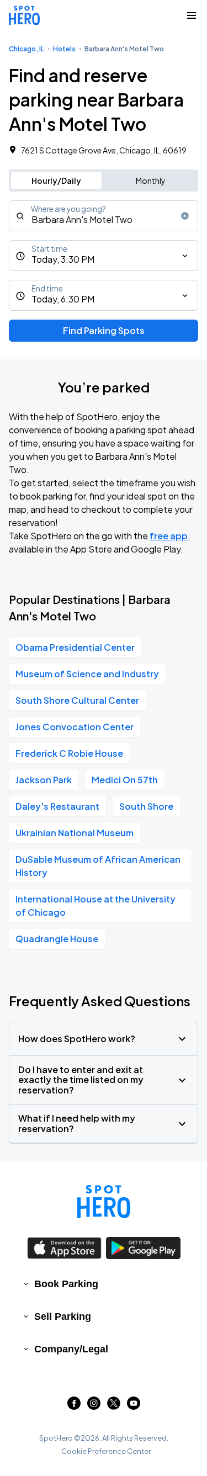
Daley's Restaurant (57, 806)
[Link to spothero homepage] (103, 1201)
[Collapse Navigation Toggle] (191, 15)
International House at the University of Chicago (95, 905)
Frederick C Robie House (69, 753)
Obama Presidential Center (75, 647)
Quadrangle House (56, 938)
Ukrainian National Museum (74, 832)
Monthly (151, 180)
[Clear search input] (185, 215)
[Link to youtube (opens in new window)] (133, 1406)
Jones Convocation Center (74, 726)
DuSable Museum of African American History (98, 865)
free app (169, 535)
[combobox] (103, 215)
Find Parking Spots (104, 330)
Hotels (64, 49)
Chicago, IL (26, 49)
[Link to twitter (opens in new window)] (113, 1406)
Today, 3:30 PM (62, 259)
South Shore (146, 806)
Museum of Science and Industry (87, 673)
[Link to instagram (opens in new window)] (93, 1406)
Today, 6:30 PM (62, 299)
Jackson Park (43, 779)
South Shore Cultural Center (77, 700)
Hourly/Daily (56, 180)
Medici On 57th (125, 779)
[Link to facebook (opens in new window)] (74, 1406)
